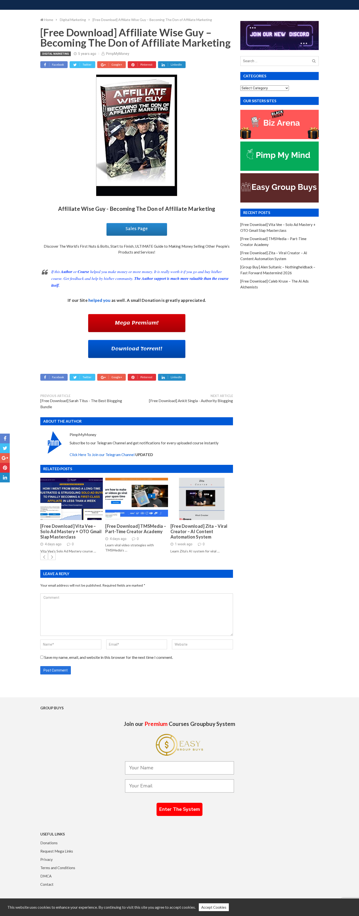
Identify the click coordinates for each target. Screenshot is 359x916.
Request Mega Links (56, 851)
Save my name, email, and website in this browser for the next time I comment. (108, 657)
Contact (46, 884)
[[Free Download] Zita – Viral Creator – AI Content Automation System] (201, 499)
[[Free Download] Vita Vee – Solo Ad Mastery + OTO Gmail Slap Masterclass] (71, 499)
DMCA (46, 876)
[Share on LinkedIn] (5, 477)
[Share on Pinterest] (5, 468)
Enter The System (179, 809)
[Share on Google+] (5, 458)
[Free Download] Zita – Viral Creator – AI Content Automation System (199, 531)
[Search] (314, 61)
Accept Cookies (213, 907)
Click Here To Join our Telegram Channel (102, 454)
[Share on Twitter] (5, 448)
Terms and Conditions (57, 867)
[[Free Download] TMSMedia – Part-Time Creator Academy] (136, 499)
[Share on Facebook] (5, 438)
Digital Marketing (55, 53)
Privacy (46, 859)
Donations (49, 843)
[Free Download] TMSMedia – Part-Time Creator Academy (135, 529)
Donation (151, 300)
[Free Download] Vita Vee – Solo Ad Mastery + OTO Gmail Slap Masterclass (71, 531)
